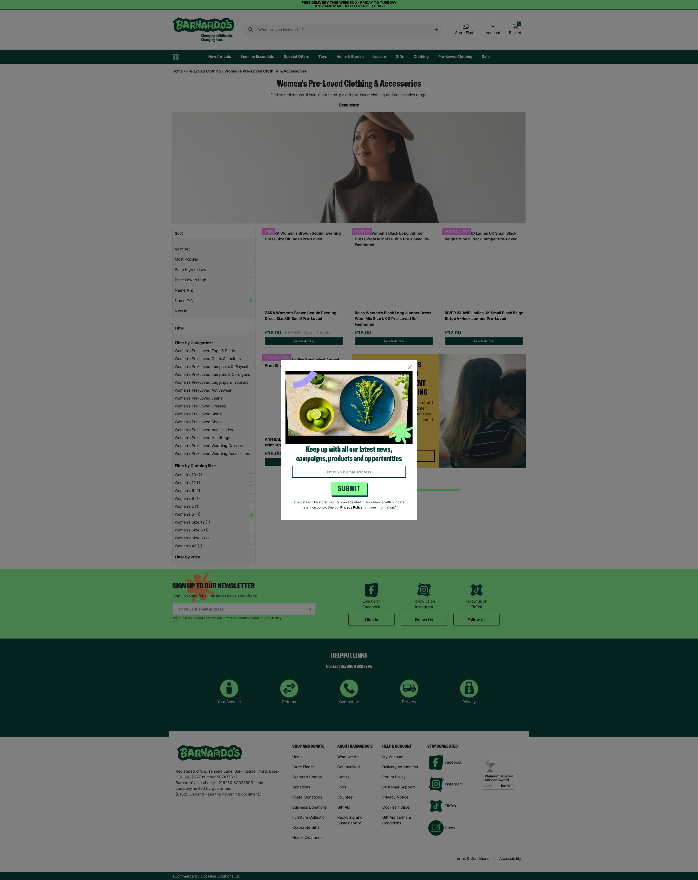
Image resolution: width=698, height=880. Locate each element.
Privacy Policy (351, 507)
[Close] (410, 367)
